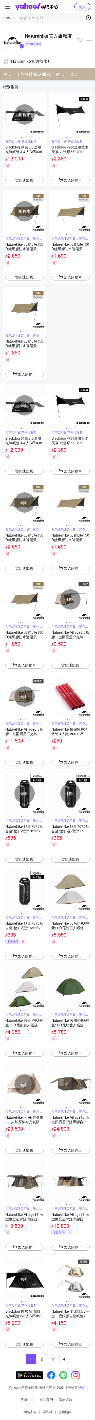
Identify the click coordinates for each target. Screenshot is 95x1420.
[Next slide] (42, 114)
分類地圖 (64, 1411)
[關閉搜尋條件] (14, 18)
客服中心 (27, 1399)
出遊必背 (74, 74)
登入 (82, 6)
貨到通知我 (24, 180)
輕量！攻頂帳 (61, 74)
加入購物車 (73, 180)
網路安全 (30, 1411)
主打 (7, 74)
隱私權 (47, 1411)
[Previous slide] (6, 114)
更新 (82, 1387)
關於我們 (46, 1399)
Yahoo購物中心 (36, 6)
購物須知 (65, 1399)
